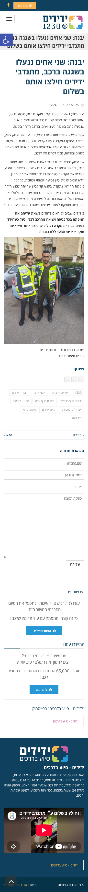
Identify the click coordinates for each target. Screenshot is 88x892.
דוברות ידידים (19, 392)
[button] (6, 40)
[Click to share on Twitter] (74, 379)
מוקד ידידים (48, 409)
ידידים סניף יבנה (44, 401)
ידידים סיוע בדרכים (71, 401)
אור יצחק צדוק (60, 392)
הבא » (8, 435)
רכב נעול (77, 418)
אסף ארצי (39, 392)
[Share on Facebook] (81, 379)
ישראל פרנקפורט (72, 409)
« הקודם (78, 435)
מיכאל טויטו (29, 409)
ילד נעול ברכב (21, 401)
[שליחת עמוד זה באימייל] (67, 379)
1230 (78, 392)
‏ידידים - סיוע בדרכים (65, 721)
